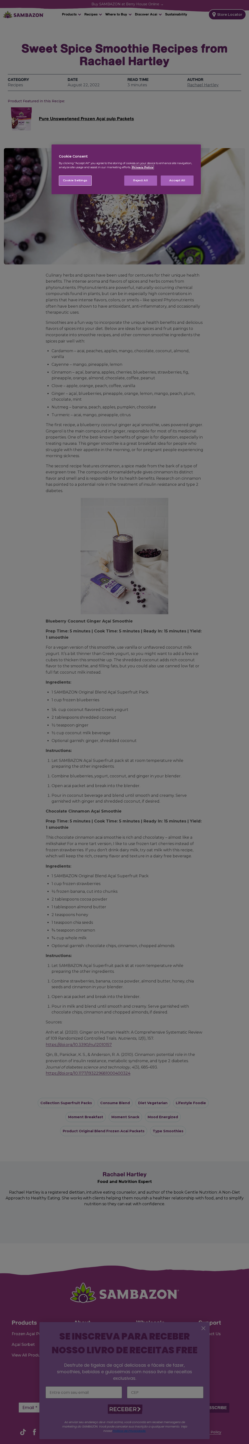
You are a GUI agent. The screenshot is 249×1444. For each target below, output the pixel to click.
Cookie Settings (75, 180)
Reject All (140, 180)
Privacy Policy (142, 167)
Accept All (177, 180)
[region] (126, 169)
